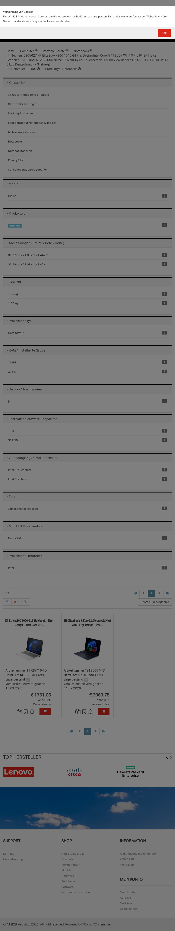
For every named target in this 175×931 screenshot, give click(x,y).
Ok (164, 33)
